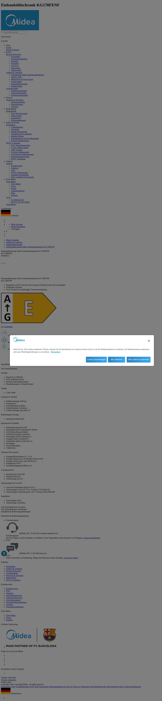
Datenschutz (55, 352)
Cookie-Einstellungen (96, 359)
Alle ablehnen (116, 359)
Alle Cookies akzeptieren (138, 359)
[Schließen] (149, 341)
